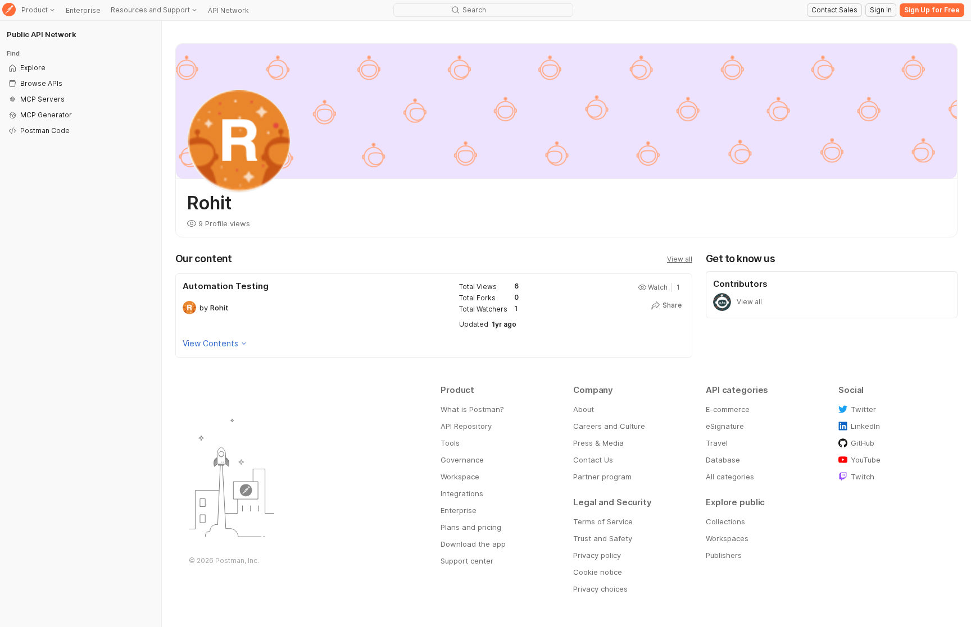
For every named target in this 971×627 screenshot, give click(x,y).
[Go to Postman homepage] (9, 10)
